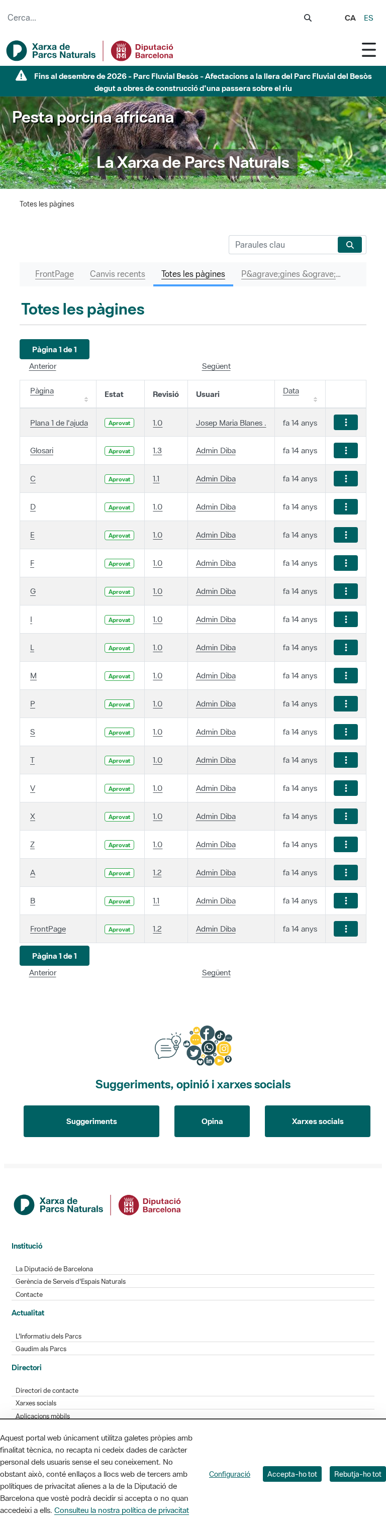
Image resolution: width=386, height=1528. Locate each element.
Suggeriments (91, 1121)
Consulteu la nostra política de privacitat (121, 1510)
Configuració (229, 1474)
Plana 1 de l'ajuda (59, 423)
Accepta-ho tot (292, 1474)
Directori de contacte (47, 1390)
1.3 (157, 450)
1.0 (157, 423)
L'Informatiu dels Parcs (48, 1336)
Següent (216, 366)
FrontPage (48, 929)
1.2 (157, 872)
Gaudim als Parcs (41, 1349)
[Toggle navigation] (369, 49)
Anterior (42, 366)
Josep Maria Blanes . (231, 423)
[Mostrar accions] (346, 422)
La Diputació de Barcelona (54, 1269)
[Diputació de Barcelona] (98, 1204)
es (368, 18)
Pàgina (42, 390)
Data (291, 390)
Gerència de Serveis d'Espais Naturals (71, 1281)
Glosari (41, 450)
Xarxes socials (318, 1121)
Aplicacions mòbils (43, 1416)
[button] (54, 349)
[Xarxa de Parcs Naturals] (90, 51)
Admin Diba (216, 450)
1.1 (156, 478)
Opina (212, 1121)
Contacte (29, 1294)
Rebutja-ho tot (357, 1474)
